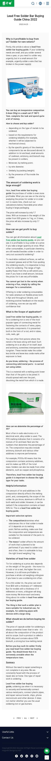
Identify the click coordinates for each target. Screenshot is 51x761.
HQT (19, 750)
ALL (25, 718)
